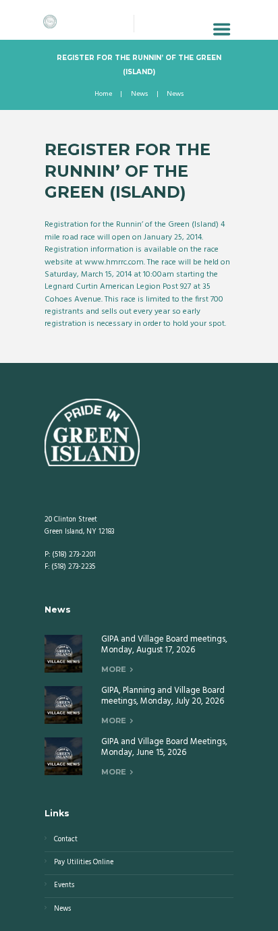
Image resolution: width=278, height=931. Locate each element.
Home (103, 94)
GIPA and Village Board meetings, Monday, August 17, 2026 (164, 645)
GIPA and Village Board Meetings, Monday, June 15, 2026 (164, 747)
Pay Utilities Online (83, 862)
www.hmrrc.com (114, 262)
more (113, 669)
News (139, 94)
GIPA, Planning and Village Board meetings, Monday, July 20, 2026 (163, 696)
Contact (66, 839)
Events (64, 885)
